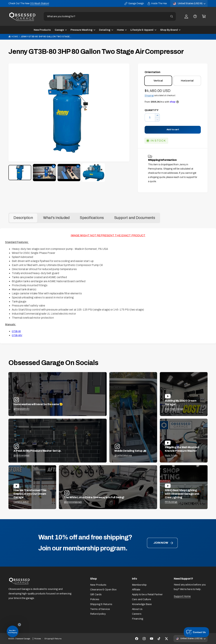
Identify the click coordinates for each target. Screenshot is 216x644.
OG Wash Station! (39, 3)
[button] (203, 16)
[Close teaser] (19, 624)
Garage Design (136, 3)
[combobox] (110, 16)
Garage (59, 30)
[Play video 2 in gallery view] (69, 172)
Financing (137, 618)
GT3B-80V (17, 335)
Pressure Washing (81, 30)
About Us (137, 609)
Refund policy (98, 613)
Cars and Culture (141, 599)
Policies (94, 599)
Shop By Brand (169, 30)
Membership (139, 584)
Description (23, 218)
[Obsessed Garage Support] (195, 16)
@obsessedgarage (73, 502)
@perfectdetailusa (123, 455)
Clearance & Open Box (103, 589)
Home (120, 30)
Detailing (104, 30)
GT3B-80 (16, 331)
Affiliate (136, 589)
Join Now (160, 542)
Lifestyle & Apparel (141, 30)
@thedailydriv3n (21, 409)
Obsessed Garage (22, 639)
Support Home (182, 596)
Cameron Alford (21, 502)
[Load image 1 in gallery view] (19, 172)
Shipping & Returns (101, 604)
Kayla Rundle (171, 455)
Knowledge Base (142, 604)
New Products (98, 584)
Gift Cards (96, 594)
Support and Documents (134, 218)
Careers (136, 613)
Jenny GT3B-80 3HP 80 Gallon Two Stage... (46, 36)
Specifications (92, 218)
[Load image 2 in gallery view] (93, 172)
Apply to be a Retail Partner (147, 594)
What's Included (56, 218)
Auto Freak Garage (174, 409)
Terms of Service (100, 609)
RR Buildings (171, 502)
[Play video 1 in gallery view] (44, 172)
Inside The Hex (159, 3)
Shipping (149, 95)
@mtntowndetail (22, 455)
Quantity (151, 110)
